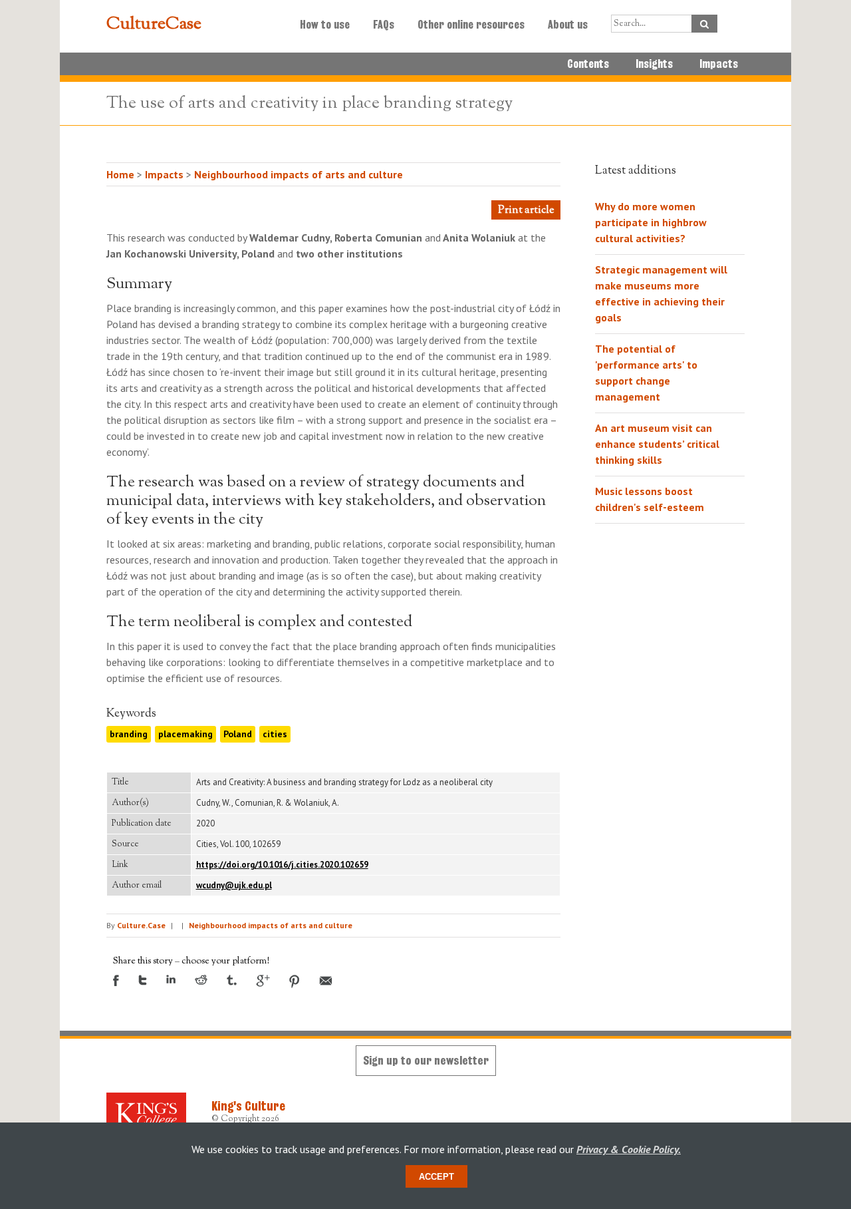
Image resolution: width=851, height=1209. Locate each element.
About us (568, 24)
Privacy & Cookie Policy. (628, 1149)
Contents (588, 64)
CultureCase (153, 25)
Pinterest (294, 981)
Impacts (718, 64)
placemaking (185, 734)
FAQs (383, 24)
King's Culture (248, 1106)
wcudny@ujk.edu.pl (234, 885)
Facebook (116, 980)
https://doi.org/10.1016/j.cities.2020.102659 (282, 864)
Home (120, 174)
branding (129, 734)
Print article (526, 210)
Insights (654, 64)
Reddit (201, 980)
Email (325, 980)
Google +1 (263, 981)
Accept (436, 1177)
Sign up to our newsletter (426, 1060)
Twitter (142, 980)
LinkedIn (171, 979)
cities (275, 734)
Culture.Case (141, 925)
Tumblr (232, 980)
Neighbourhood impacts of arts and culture (298, 174)
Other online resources (471, 24)
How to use (325, 24)
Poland (237, 734)
